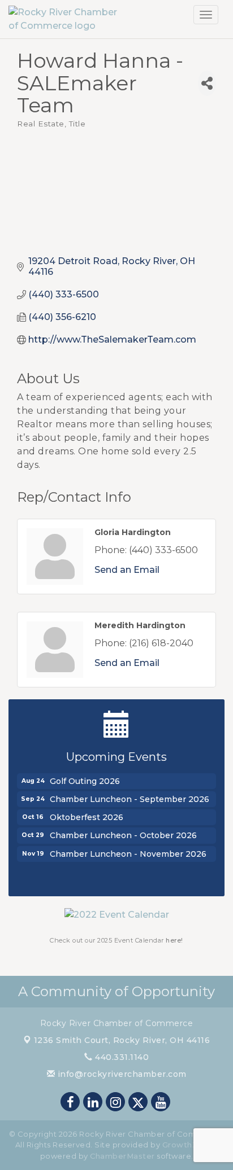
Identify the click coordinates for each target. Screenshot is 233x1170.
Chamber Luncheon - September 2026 (129, 797)
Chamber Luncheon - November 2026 (128, 852)
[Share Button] (207, 83)
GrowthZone (187, 1144)
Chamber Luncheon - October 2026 (123, 834)
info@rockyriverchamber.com (121, 1074)
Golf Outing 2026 (85, 779)
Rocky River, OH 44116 (122, 1040)
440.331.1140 (121, 1057)
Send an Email (126, 569)
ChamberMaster (122, 1155)
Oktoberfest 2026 (86, 815)
